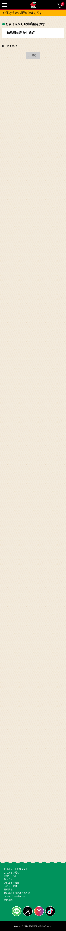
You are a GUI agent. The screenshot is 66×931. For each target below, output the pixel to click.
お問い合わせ (10, 861)
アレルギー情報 (11, 872)
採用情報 (8, 883)
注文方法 (8, 867)
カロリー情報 (10, 877)
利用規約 (8, 899)
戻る (33, 55)
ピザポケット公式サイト (16, 851)
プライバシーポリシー (14, 894)
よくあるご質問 (11, 856)
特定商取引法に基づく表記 (17, 888)
